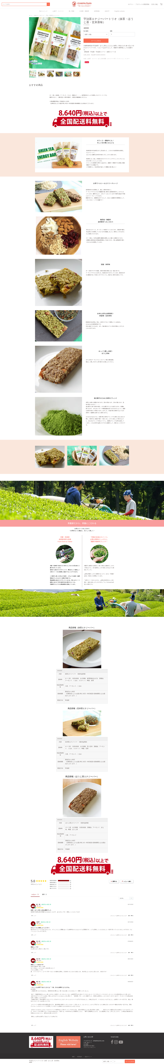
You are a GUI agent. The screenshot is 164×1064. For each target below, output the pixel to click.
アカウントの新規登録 (142, 4)
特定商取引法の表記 (89, 1045)
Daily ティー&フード (39, 15)
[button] (129, 915)
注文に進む (154, 4)
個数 (111, 31)
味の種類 (86, 31)
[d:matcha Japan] (82, 4)
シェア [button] (34, 915)
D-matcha (86, 25)
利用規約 (79, 1056)
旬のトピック (43, 11)
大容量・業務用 (84, 11)
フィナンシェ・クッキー (123, 58)
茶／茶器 (71, 11)
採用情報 (97, 11)
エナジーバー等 (111, 58)
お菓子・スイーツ (58, 11)
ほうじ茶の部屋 (102, 58)
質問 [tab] (43, 894)
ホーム (30, 15)
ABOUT (107, 11)
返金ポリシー (88, 1056)
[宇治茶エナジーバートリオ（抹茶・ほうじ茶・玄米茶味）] (32, 74)
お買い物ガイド (88, 1042)
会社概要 (86, 1044)
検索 (73, 1056)
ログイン (130, 4)
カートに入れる (96, 41)
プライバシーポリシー (89, 1047)
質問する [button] (115, 881)
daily (85, 58)
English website (119, 11)
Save (87, 62)
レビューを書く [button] (127, 881)
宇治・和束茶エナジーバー (52, 15)
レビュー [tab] (34, 894)
